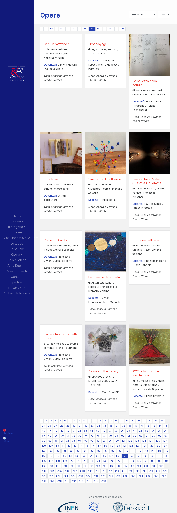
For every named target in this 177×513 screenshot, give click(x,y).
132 (70, 450)
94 (79, 440)
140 (126, 450)
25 (43, 425)
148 (50, 455)
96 (91, 440)
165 (165, 455)
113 (74, 445)
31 (80, 425)
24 (162, 420)
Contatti (16, 277)
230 (111, 476)
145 (159, 450)
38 (123, 425)
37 (117, 425)
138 (112, 450)
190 (78, 465)
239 (52, 481)
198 (132, 465)
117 (99, 445)
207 (75, 470)
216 (137, 470)
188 (65, 465)
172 (84, 460)
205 (59, 470)
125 (151, 445)
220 (165, 470)
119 (111, 445)
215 (130, 470)
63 (146, 430)
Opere (15, 254)
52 (79, 430)
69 (56, 435)
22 (149, 420)
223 (58, 476)
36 (111, 425)
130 (57, 450)
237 (164, 476)
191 (85, 465)
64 (152, 430)
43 (153, 425)
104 (144, 440)
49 (61, 430)
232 (125, 476)
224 (66, 476)
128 (44, 450)
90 (56, 440)
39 (129, 425)
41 (142, 425)
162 (145, 455)
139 (119, 450)
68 (49, 435)
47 (49, 430)
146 (166, 450)
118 (105, 445)
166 (44, 460)
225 (73, 476)
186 (51, 465)
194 (105, 465)
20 (138, 420)
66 (165, 430)
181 (145, 460)
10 (84, 420)
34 (98, 425)
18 (127, 420)
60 (128, 430)
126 (158, 445)
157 (111, 455)
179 (132, 460)
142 (139, 450)
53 (85, 430)
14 (105, 420)
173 (91, 460)
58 (116, 430)
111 (63, 445)
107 (165, 440)
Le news (17, 221)
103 (137, 440)
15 (111, 420)
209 (90, 470)
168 (58, 460)
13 (100, 420)
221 (43, 476)
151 (70, 455)
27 (55, 425)
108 (44, 445)
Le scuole (17, 249)
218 (151, 470)
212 (110, 470)
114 (81, 445)
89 (49, 440)
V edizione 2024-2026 (19, 238)
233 (133, 476)
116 (93, 445)
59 (122, 430)
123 (138, 445)
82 (134, 435)
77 (104, 435)
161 (138, 455)
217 (144, 470)
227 (88, 476)
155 (97, 455)
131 (64, 450)
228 (96, 476)
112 (68, 445)
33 (92, 425)
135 (91, 450)
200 (110, 28)
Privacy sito (16, 288)
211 (104, 470)
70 (62, 435)
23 (155, 420)
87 (165, 435)
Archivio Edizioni (15, 293)
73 (79, 435)
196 (118, 465)
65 (159, 430)
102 (130, 440)
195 (112, 465)
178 (125, 460)
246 (122, 28)
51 (74, 430)
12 (95, 420)
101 (123, 440)
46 (43, 430)
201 (154, 465)
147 (43, 455)
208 (82, 470)
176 (112, 460)
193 (98, 465)
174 (98, 460)
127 (165, 445)
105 (151, 440)
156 (104, 455)
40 (136, 425)
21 (144, 420)
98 (104, 440)
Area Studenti (17, 271)
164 (159, 455)
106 (158, 440)
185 (44, 465)
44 (160, 425)
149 (57, 455)
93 (73, 440)
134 (84, 450)
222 (51, 476)
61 (134, 430)
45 (165, 425)
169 (65, 460)
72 (73, 435)
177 (118, 460)
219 (158, 470)
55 (97, 430)
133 (78, 450)
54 (91, 430)
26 (49, 425)
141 (133, 450)
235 (148, 476)
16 (116, 420)
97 (98, 440)
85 (153, 435)
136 (98, 450)
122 (131, 445)
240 (59, 481)
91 (62, 440)
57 (110, 430)
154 (90, 455)
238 (44, 481)
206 (67, 470)
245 (96, 481)
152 (77, 455)
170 (71, 460)
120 (118, 445)
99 (110, 440)
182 (152, 460)
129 (50, 450)
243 (81, 481)
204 (52, 470)
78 (110, 435)
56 (103, 430)
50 (51, 28)
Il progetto (15, 227)
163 (152, 455)
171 (78, 460)
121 (124, 445)
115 (87, 445)
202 (161, 465)
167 (51, 460)
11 (89, 420)
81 (129, 435)
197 (125, 465)
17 (122, 420)
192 (91, 465)
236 (156, 476)
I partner (17, 282)
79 (116, 435)
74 (86, 435)
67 (43, 435)
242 (74, 481)
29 (67, 425)
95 (85, 440)
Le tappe (16, 243)
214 (124, 470)
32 (85, 425)
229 (103, 476)
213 (117, 470)
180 (139, 460)
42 (147, 425)
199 (139, 465)
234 (141, 476)
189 (71, 465)
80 (122, 435)
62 (140, 430)
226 (80, 476)
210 (97, 470)
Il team (17, 232)
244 (89, 481)
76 (98, 435)
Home (16, 216)
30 (74, 425)
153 (84, 455)
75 (92, 435)
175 (105, 460)
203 (44, 470)
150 (73, 28)
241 (66, 481)
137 (105, 450)
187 (58, 465)
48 (55, 430)
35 (104, 425)
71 (68, 435)
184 (166, 460)
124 (144, 445)
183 (159, 460)
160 (98, 28)
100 (62, 28)
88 (43, 440)
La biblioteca (16, 260)
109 (51, 445)
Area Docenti (16, 266)
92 (67, 440)
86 (159, 435)
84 (147, 435)
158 (85, 28)
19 (133, 420)
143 (146, 450)
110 (57, 445)
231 (118, 476)
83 (140, 435)
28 (61, 425)
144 (153, 450)
